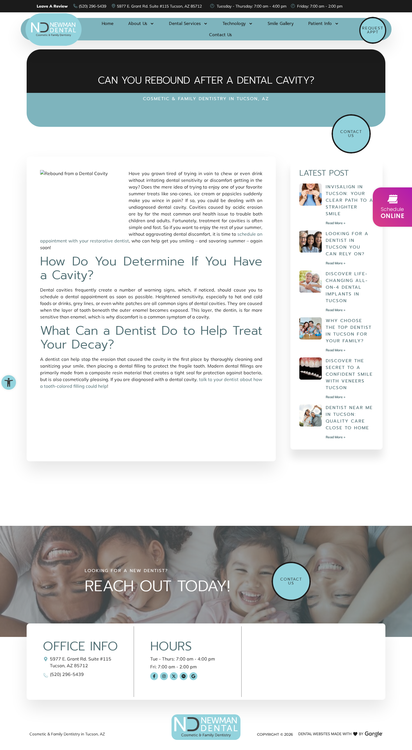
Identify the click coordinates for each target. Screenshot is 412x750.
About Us (137, 23)
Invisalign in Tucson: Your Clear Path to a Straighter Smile (349, 200)
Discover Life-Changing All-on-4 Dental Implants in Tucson (347, 287)
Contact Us (220, 35)
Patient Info (320, 23)
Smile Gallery (281, 23)
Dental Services (185, 23)
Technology (234, 23)
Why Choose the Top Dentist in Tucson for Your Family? (349, 330)
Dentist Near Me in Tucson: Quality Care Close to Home (349, 417)
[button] (8, 382)
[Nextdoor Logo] (184, 676)
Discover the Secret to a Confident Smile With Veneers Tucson (349, 374)
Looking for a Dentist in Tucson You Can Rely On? (347, 243)
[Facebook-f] (154, 676)
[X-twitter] (174, 676)
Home (108, 23)
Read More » (335, 223)
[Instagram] (164, 676)
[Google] (193, 676)
